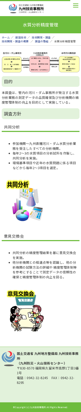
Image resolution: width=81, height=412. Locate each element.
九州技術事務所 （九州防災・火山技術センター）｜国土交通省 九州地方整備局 (34, 8)
